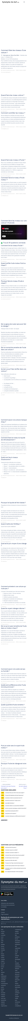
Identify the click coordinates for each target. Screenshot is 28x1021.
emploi (16, 983)
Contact (3, 912)
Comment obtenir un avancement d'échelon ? (14, 805)
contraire (3, 935)
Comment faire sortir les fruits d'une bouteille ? (15, 855)
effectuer (3, 981)
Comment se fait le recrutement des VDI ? (13, 798)
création (3, 996)
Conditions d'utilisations (14, 1018)
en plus (2, 931)
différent (17, 968)
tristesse (3, 994)
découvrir (17, 974)
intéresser (17, 965)
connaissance (4, 983)
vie (1, 970)
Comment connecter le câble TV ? (12, 852)
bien (2, 942)
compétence (18, 1006)
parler (2, 987)
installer (3, 950)
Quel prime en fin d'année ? (10, 813)
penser (2, 989)
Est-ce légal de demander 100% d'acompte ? (14, 871)
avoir (2, 937)
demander (17, 940)
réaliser (2, 972)
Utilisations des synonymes (7, 903)
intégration (3, 978)
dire (16, 946)
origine (2, 961)
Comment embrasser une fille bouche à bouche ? (15, 816)
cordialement (18, 929)
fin (15, 961)
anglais (17, 931)
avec (16, 989)
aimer (16, 952)
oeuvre (2, 965)
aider (16, 970)
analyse (17, 955)
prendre (3, 944)
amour (2, 946)
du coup (3, 963)
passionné (3, 1000)
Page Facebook (4, 914)
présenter (17, 976)
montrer (3, 959)
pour (2, 939)
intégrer (17, 978)
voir (2, 952)
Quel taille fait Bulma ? (9, 803)
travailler (3, 992)
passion (3, 1004)
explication (17, 987)
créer (2, 940)
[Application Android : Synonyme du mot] (7, 893)
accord (16, 1004)
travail (16, 939)
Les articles (3, 907)
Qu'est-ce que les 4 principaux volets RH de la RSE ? (16, 808)
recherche (3, 985)
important (17, 942)
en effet (17, 933)
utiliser (2, 957)
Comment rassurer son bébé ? (11, 850)
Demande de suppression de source (8, 70)
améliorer (17, 992)
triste (2, 991)
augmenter (17, 948)
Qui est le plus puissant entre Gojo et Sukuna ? (14, 865)
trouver (2, 948)
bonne (2, 966)
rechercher (17, 1002)
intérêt (16, 998)
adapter (3, 1002)
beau (16, 981)
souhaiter (17, 972)
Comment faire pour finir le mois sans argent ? (14, 792)
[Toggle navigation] (24, 2)
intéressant (3, 976)
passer (16, 994)
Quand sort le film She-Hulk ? (11, 860)
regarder (17, 991)
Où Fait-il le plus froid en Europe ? (12, 857)
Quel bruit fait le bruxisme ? (11, 847)
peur (16, 1000)
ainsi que (3, 998)
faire (2, 929)
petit (16, 953)
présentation (18, 966)
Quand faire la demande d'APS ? (11, 811)
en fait (16, 950)
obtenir (2, 955)
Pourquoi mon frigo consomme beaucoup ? (14, 863)
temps (2, 953)
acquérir (17, 996)
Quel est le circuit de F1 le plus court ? (13, 800)
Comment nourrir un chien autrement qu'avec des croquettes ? (15, 869)
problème (17, 937)
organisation (4, 1006)
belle (2, 974)
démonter (17, 979)
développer (17, 959)
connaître (3, 979)
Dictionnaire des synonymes (8, 905)
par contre (17, 985)
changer (17, 963)
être (16, 935)
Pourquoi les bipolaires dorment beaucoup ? (14, 795)
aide (2, 968)
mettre (2, 933)
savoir (16, 957)
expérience (17, 944)
